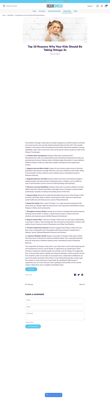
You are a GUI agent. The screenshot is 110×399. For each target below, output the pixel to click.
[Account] (101, 6)
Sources (31, 269)
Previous (30, 284)
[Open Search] (4, 5)
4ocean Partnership (54, 11)
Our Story (42, 11)
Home (3, 15)
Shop (34, 11)
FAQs (75, 11)
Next (81, 284)
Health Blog (67, 11)
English (90, 6)
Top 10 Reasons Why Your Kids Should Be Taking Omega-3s (30, 15)
